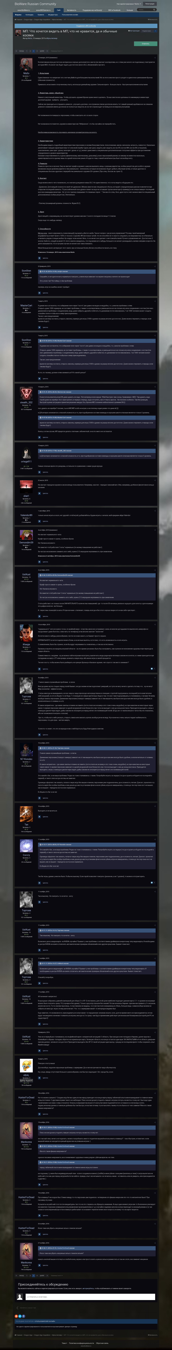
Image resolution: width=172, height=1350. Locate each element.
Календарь (29, 15)
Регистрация (149, 4)
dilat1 (26, 496)
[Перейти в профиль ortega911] (26, 452)
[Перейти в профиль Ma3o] (18, 33)
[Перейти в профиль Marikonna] (26, 1130)
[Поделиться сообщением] (155, 58)
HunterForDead (26, 1097)
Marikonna (26, 1142)
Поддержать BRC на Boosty (86, 26)
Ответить (145, 44)
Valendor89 (26, 515)
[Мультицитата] (39, 258)
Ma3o (30, 38)
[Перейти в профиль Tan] (26, 814)
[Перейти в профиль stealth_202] (26, 393)
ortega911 (26, 461)
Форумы (18, 15)
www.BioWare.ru (24, 10)
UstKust (26, 574)
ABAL (26, 1075)
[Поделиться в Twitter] (20, 1316)
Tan (26, 824)
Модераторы (53, 15)
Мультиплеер (52, 38)
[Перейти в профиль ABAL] (26, 1065)
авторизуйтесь (88, 1288)
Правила (41, 15)
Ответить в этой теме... (38, 1297)
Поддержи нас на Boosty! (92, 10)
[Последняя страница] (47, 51)
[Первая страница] (16, 51)
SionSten (26, 270)
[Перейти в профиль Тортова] (26, 686)
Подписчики (146, 31)
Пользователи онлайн (70, 15)
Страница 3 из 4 (56, 51)
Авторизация (135, 31)
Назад (21, 51)
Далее (42, 51)
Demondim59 (26, 542)
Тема (64, 1343)
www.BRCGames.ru (43, 10)
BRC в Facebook (114, 10)
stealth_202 (26, 402)
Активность (71, 10)
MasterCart (26, 305)
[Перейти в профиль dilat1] (26, 486)
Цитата (45, 258)
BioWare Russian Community (35, 4)
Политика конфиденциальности (81, 1343)
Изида (26, 644)
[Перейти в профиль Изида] (26, 633)
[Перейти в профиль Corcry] (26, 845)
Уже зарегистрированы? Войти (128, 4)
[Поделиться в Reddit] (16, 1316)
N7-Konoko (26, 759)
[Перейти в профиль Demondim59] (26, 535)
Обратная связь (102, 1343)
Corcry (26, 855)
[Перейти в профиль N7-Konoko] (26, 749)
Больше (130, 10)
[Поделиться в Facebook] (23, 1316)
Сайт (59, 10)
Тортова (26, 696)
